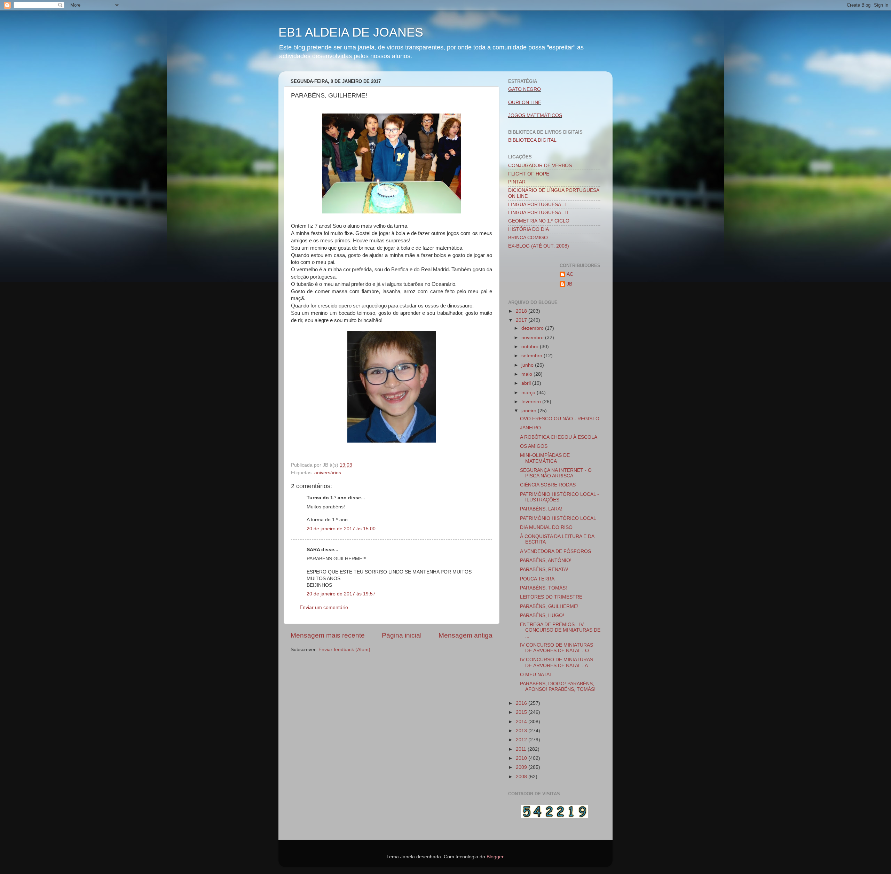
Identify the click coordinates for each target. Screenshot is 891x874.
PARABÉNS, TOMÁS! (543, 588)
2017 (522, 320)
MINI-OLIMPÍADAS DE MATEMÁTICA (545, 458)
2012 (522, 739)
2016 (522, 703)
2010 (522, 758)
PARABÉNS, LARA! (541, 509)
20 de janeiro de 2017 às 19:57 (341, 593)
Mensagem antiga (465, 635)
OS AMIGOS (533, 446)
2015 (522, 712)
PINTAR (517, 182)
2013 (522, 730)
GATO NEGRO (524, 89)
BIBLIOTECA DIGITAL (532, 140)
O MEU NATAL (536, 674)
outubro (530, 346)
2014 (522, 721)
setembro (532, 355)
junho (528, 365)
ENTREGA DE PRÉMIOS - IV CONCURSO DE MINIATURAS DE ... (560, 630)
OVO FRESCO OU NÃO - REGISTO (559, 418)
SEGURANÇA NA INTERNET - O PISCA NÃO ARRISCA (556, 473)
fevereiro (531, 401)
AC (570, 274)
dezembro (533, 328)
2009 (522, 767)
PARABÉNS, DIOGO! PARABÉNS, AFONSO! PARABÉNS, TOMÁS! (558, 686)
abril (526, 383)
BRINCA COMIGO (528, 237)
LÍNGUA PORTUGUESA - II (538, 212)
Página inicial (401, 635)
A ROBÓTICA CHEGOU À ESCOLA (558, 437)
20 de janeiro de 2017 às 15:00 (341, 528)
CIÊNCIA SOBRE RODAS (548, 484)
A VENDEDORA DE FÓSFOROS (555, 551)
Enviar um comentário (324, 607)
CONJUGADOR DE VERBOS (540, 165)
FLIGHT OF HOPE (528, 174)
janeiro (529, 410)
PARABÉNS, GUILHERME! (549, 606)
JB (569, 284)
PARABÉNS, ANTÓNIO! (545, 560)
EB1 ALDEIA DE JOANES (350, 32)
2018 (522, 311)
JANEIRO (530, 427)
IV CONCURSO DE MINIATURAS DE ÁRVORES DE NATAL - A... (556, 662)
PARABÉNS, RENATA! (544, 569)
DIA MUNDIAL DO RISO (546, 527)
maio (527, 374)
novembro (533, 337)
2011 (522, 749)
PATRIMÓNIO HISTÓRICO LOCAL (558, 518)
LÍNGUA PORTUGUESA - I (537, 204)
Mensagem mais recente (328, 635)
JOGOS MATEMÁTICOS (535, 115)
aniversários (327, 472)
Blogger (495, 856)
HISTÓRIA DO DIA (528, 229)
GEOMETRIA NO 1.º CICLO (538, 221)
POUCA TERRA (537, 579)
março (529, 392)
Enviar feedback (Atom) (344, 649)
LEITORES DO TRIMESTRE (551, 597)
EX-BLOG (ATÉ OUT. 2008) (538, 246)
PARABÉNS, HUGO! (542, 615)
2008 (522, 776)
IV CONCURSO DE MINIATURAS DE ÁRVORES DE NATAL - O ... (557, 647)
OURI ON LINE (524, 102)
